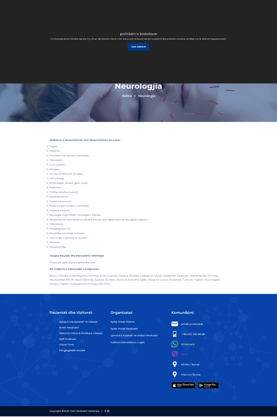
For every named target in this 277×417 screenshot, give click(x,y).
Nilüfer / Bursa (190, 364)
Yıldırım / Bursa (191, 374)
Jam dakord (138, 46)
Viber (184, 354)
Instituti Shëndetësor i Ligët (127, 342)
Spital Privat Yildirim (122, 321)
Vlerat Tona (66, 344)
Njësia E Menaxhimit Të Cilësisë (78, 321)
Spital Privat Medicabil (124, 328)
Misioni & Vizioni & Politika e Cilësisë (80, 333)
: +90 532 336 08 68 (193, 334)
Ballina (127, 96)
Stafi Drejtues (67, 338)
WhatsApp (188, 344)
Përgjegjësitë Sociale (72, 350)
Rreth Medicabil (69, 327)
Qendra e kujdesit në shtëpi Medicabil (134, 335)
